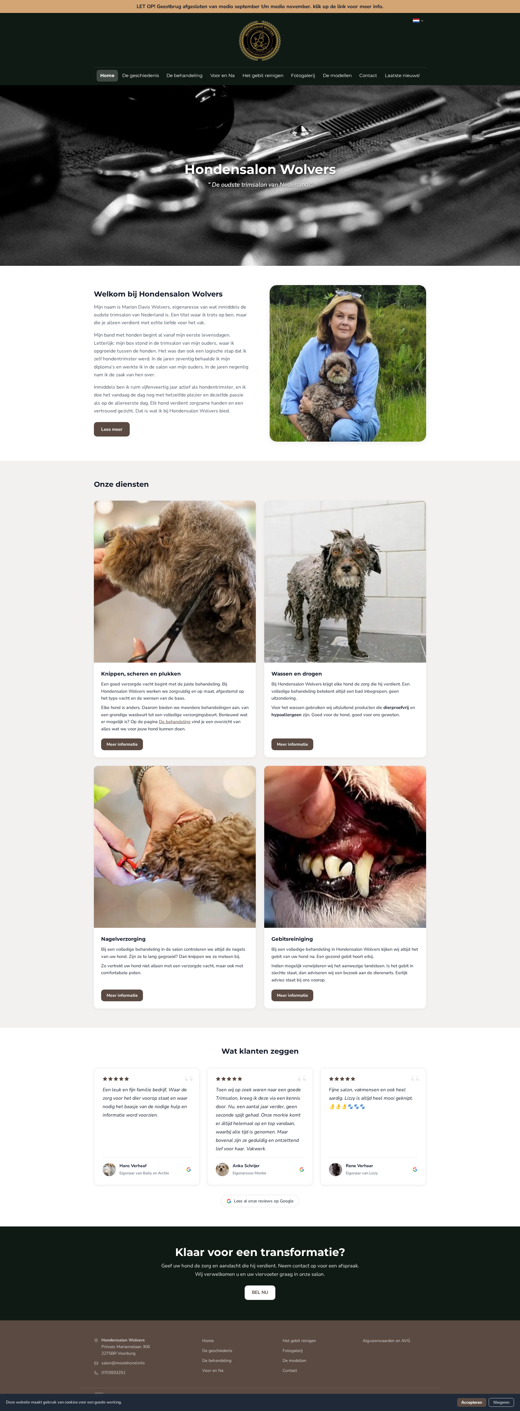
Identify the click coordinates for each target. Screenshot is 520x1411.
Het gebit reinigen (263, 75)
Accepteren (471, 1402)
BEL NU (260, 1292)
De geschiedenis (140, 75)
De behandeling (184, 75)
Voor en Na (222, 75)
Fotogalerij (303, 75)
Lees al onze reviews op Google (263, 1201)
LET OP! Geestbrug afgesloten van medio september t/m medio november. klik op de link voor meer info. (260, 6)
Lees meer (111, 429)
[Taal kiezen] (418, 21)
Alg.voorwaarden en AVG (386, 1341)
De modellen (337, 75)
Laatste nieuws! (402, 75)
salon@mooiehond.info (123, 1363)
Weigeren (501, 1402)
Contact (368, 75)
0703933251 (113, 1372)
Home (107, 75)
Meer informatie (122, 744)
